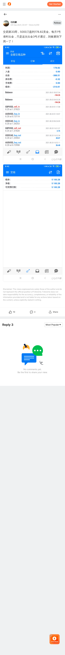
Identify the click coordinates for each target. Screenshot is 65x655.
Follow (57, 22)
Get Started (55, 4)
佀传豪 (14, 22)
